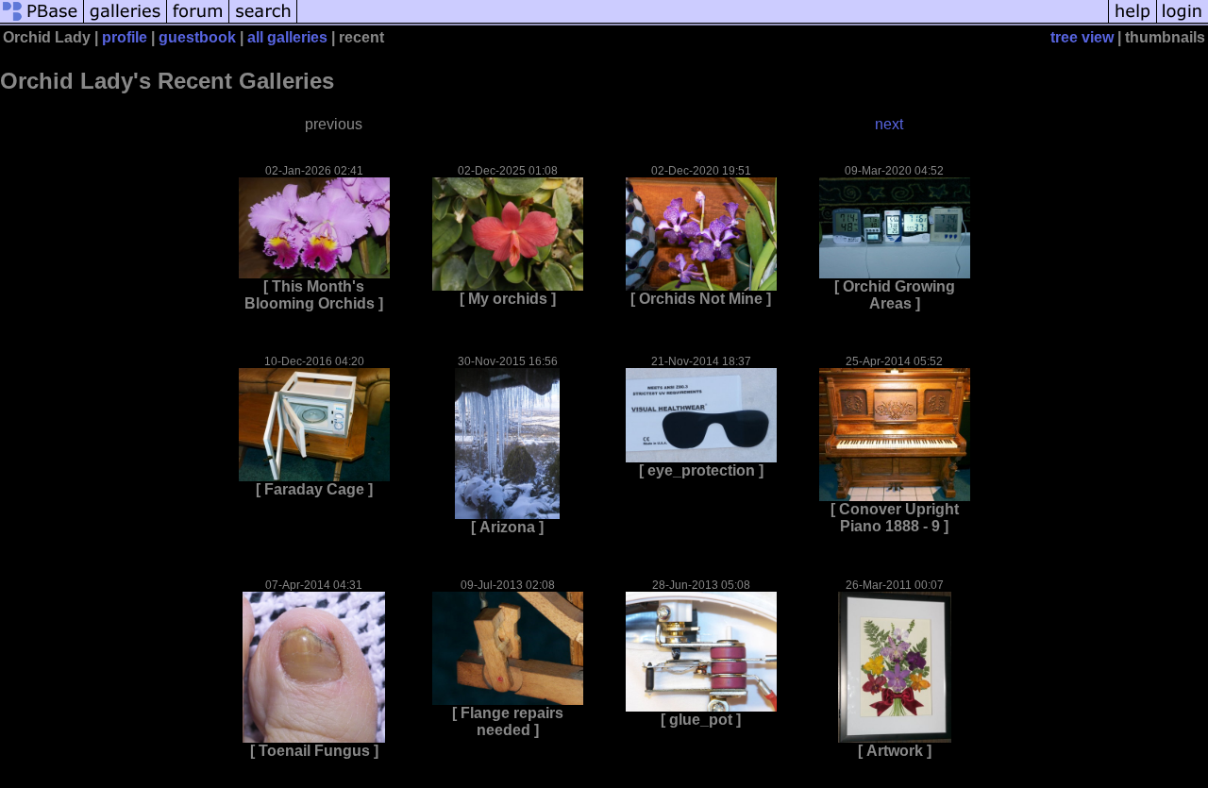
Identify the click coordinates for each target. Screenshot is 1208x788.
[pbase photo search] (263, 21)
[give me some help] (1132, 21)
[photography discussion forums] (198, 21)
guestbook (197, 37)
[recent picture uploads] (125, 21)
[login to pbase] (1182, 21)
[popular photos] (702, 21)
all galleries (287, 37)
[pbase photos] (42, 21)
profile (124, 37)
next (889, 124)
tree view (1082, 37)
